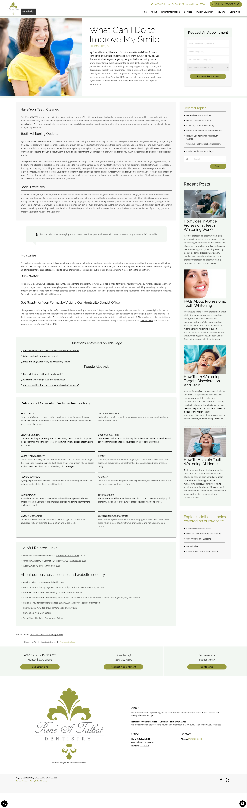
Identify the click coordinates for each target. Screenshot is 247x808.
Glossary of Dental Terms (67, 555)
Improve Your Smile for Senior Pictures (204, 130)
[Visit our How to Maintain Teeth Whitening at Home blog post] (205, 456)
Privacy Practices (22, 781)
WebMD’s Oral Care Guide (43, 565)
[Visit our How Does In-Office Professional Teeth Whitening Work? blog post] (205, 217)
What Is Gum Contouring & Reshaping (203, 533)
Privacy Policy (35, 781)
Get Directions (40, 666)
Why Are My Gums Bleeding (198, 538)
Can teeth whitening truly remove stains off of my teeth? (51, 350)
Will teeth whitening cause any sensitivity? (44, 379)
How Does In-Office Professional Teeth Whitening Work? (200, 225)
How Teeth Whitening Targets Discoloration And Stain (202, 380)
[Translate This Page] (242, 803)
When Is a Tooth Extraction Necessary (203, 143)
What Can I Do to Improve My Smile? (46, 634)
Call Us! (227, 4)
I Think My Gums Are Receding (200, 125)
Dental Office (192, 546)
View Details (45, 612)
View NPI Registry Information (86, 602)
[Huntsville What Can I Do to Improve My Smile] (41, 95)
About (154, 11)
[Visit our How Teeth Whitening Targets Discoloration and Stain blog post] (205, 373)
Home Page (75, 560)
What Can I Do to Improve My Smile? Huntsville (135, 234)
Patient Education (204, 11)
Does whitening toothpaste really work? (42, 374)
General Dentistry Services (198, 115)
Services (188, 11)
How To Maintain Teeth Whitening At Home (203, 461)
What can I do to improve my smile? (40, 356)
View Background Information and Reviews (57, 607)
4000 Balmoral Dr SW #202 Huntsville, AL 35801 (179, 4)
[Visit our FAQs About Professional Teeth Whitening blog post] (205, 297)
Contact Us (235, 11)
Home (144, 11)
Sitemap (44, 781)
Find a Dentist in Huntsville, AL (200, 151)
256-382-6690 (147, 320)
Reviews (221, 11)
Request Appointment (123, 666)
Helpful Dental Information (199, 120)
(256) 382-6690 (31, 117)
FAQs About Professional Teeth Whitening (205, 303)
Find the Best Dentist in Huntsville (202, 551)
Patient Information (170, 11)
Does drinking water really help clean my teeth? (46, 361)
